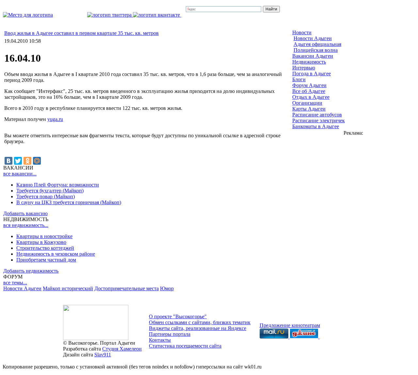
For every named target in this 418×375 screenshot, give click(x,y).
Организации (307, 103)
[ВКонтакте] (8, 161)
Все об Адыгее (308, 91)
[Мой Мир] (37, 161)
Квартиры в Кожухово (41, 242)
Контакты (160, 340)
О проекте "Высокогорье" (178, 316)
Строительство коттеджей (45, 248)
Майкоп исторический (68, 288)
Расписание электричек (318, 120)
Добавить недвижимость (30, 271)
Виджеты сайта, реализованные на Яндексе (197, 328)
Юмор (167, 288)
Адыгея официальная (317, 44)
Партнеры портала (169, 334)
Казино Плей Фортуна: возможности (57, 185)
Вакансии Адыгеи (312, 56)
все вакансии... (20, 173)
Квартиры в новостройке (44, 236)
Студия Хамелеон (122, 349)
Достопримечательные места (126, 288)
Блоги (299, 79)
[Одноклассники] (27, 161)
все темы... (15, 282)
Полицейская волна (316, 50)
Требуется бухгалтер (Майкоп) (50, 190)
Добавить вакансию (25, 213)
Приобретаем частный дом (46, 259)
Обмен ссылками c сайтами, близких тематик (199, 322)
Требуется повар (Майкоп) (45, 196)
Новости (302, 32)
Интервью (303, 67)
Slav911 (102, 354)
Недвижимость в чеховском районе (55, 254)
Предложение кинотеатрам (290, 325)
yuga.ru (55, 119)
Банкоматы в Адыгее (315, 126)
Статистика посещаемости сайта (185, 346)
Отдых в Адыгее (311, 97)
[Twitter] (18, 161)
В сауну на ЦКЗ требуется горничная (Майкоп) (68, 202)
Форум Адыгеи (309, 85)
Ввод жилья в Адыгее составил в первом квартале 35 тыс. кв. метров (81, 33)
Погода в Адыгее (311, 73)
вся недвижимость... (25, 225)
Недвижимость (309, 62)
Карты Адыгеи (309, 109)
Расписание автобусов (317, 114)
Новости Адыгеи (22, 288)
